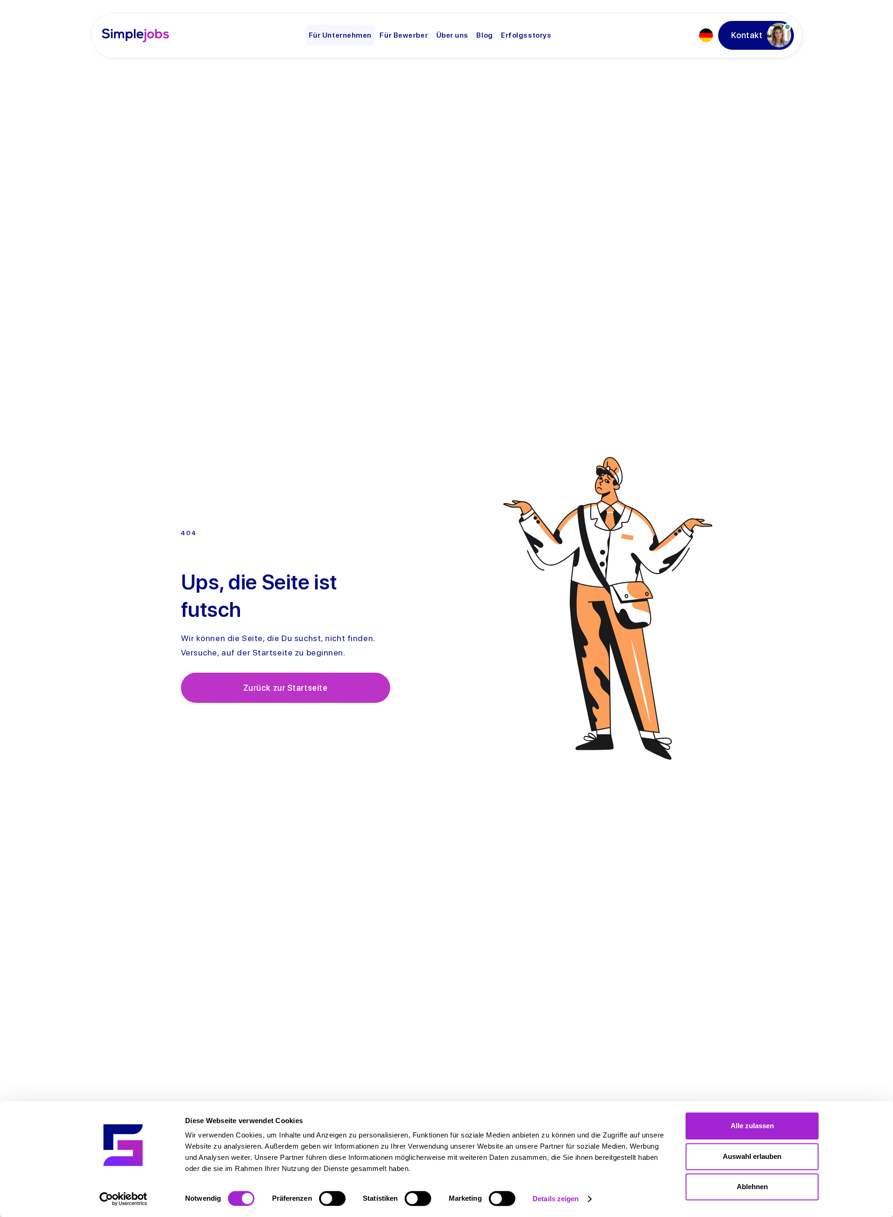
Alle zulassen (752, 1126)
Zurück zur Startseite (285, 688)
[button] (706, 35)
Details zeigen (556, 1199)
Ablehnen (752, 1187)
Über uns (452, 35)
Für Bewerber (404, 35)
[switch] (332, 1198)
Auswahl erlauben (752, 1156)
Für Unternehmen (340, 35)
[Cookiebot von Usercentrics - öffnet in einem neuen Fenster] (123, 1199)
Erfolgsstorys (526, 35)
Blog (484, 35)
